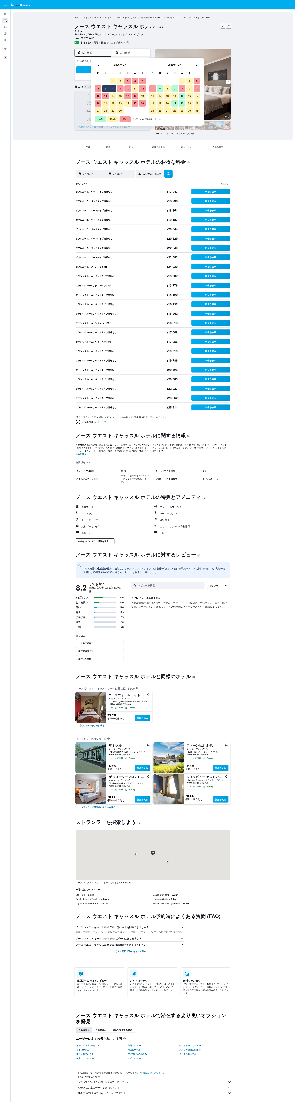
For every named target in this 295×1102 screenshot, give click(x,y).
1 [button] (113, 81)
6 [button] (98, 88)
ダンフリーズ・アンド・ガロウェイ (140, 17)
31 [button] (196, 110)
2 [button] (120, 81)
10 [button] (127, 88)
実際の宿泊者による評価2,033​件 (111, 42)
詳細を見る (142, 717)
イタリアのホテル (85, 1058)
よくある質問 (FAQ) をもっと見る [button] (129, 951)
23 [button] (120, 103)
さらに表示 (81, 454)
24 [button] (127, 103)
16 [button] (120, 96)
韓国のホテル (134, 1049)
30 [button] (120, 110)
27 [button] (98, 110)
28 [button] (105, 110)
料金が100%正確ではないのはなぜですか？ (102, 1093)
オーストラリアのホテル (88, 1045)
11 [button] (135, 88)
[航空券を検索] (5, 14)
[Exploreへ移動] (5, 40)
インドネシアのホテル (190, 1045)
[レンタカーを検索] (5, 27)
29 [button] (113, 110)
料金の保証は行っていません (152, 1072)
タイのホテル (134, 1058)
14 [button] (105, 96)
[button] (5, 4)
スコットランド (108, 17)
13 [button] (98, 96)
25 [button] (135, 103)
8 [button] (113, 88)
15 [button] (113, 96)
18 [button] (135, 96)
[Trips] (5, 49)
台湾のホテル (134, 1045)
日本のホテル (82, 1049)
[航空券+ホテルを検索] (5, 33)
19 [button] (142, 96)
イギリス (87, 17)
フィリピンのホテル (137, 1053)
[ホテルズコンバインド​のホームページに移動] (20, 5)
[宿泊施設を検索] (5, 21)
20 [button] (98, 103)
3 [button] (127, 81)
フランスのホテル (85, 1053)
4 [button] (135, 81)
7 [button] (105, 88)
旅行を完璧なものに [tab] (122, 1029)
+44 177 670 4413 (84, 38)
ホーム (77, 17)
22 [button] (113, 103)
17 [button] (127, 96)
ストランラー (169, 17)
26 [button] (142, 103)
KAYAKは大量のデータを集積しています (100, 1087)
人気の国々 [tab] (83, 1029)
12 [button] (142, 88)
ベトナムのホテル (187, 1053)
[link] (91, 725)
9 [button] (120, 88)
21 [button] (105, 103)
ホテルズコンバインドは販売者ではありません (103, 1082)
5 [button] (142, 81)
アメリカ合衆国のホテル (191, 1049)
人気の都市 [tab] (101, 1029)
